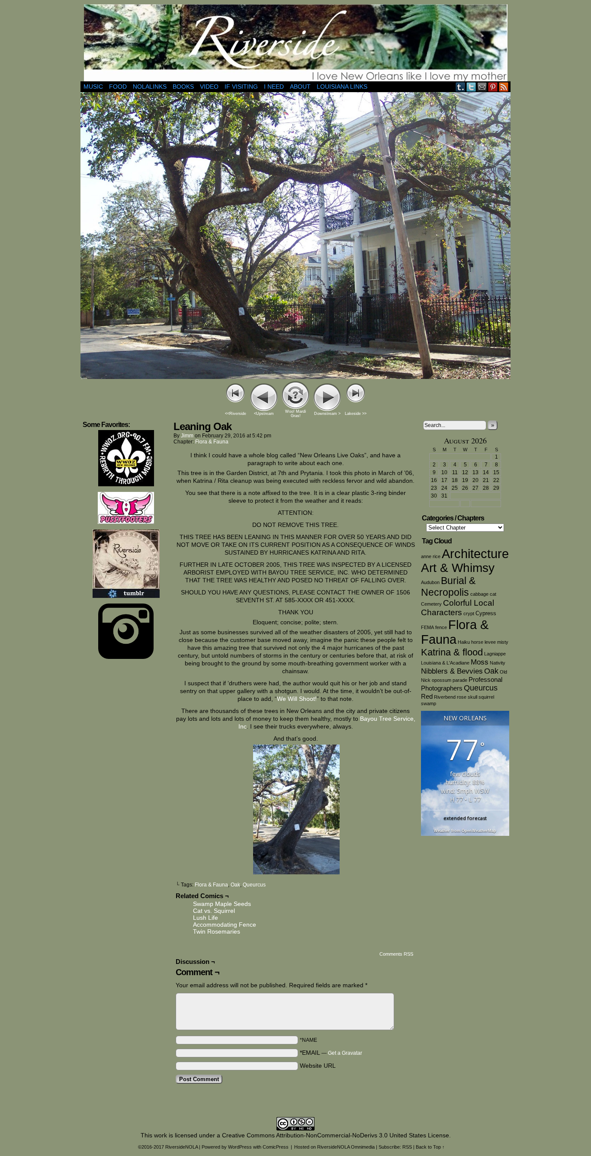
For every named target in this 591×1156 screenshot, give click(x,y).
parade (460, 680)
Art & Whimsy (458, 568)
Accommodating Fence (224, 924)
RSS (503, 86)
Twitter (471, 86)
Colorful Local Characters (457, 607)
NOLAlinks (150, 86)
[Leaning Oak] (295, 376)
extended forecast (465, 818)
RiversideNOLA (295, 42)
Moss (479, 662)
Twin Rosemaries (216, 931)
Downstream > (327, 413)
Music (93, 86)
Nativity (497, 662)
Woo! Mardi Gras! (295, 413)
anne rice (430, 556)
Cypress (485, 613)
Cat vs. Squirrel (214, 910)
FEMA (427, 627)
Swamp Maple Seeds (222, 903)
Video (209, 86)
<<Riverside (235, 413)
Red (427, 696)
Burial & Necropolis (448, 586)
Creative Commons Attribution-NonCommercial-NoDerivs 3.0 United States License (335, 1135)
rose (461, 697)
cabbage (479, 594)
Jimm (187, 436)
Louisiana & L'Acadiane (445, 662)
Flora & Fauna (211, 442)
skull (472, 697)
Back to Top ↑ (430, 1147)
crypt (468, 613)
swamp (428, 703)
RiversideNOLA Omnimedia (346, 1147)
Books (183, 86)
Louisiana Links (342, 86)
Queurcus (254, 885)
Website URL (318, 1065)
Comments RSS (396, 954)
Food (118, 86)
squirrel (486, 697)
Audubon (430, 582)
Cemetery (431, 604)
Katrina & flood (452, 652)
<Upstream (264, 413)
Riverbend (445, 697)
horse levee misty (489, 642)
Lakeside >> (355, 413)
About (300, 86)
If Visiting (241, 86)
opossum (441, 680)
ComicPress (276, 1147)
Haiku (464, 642)
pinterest (493, 86)
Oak (235, 885)
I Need (274, 86)
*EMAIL (331, 1052)
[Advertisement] (126, 794)
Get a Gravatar (345, 1053)
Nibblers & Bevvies (452, 671)
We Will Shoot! (297, 698)
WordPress (240, 1147)
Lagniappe (495, 653)
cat (493, 594)
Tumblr (460, 86)
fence (441, 627)
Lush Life (205, 917)
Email (482, 86)
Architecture (475, 553)
